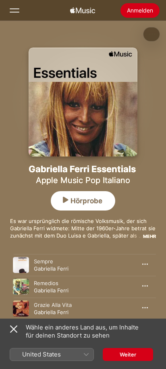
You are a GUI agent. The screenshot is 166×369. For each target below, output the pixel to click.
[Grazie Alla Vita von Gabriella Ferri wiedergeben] (21, 308)
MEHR (149, 236)
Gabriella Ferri (51, 268)
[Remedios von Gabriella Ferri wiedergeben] (21, 287)
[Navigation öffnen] (14, 10)
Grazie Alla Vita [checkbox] (53, 305)
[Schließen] (13, 329)
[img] (82, 10)
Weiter (128, 354)
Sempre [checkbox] (43, 261)
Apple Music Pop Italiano (83, 180)
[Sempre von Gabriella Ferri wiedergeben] (21, 265)
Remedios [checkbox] (46, 283)
